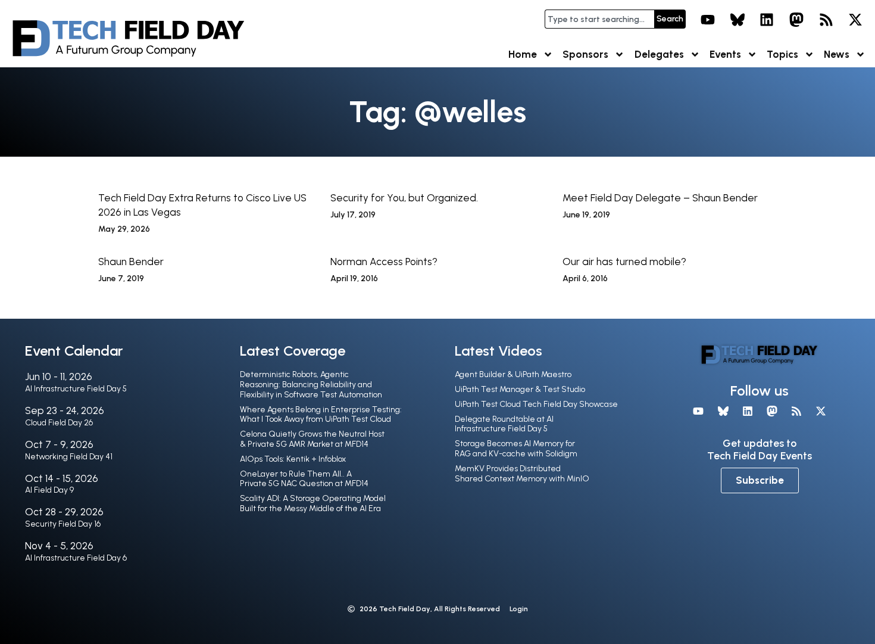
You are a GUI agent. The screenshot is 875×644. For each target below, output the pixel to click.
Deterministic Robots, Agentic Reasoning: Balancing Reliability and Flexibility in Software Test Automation (311, 384)
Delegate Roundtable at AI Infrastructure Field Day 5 (504, 424)
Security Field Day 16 (63, 524)
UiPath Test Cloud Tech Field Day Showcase (536, 404)
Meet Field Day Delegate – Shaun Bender (660, 198)
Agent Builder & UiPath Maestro (513, 374)
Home (522, 54)
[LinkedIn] (767, 20)
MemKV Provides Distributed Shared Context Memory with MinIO (522, 473)
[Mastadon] (796, 20)
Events (725, 54)
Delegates (659, 54)
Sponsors (585, 54)
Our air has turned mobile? (624, 261)
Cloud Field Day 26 (59, 423)
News (836, 54)
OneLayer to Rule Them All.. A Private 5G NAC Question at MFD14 (304, 479)
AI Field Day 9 (49, 490)
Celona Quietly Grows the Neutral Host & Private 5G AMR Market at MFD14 (312, 439)
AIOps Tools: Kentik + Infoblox (293, 459)
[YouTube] (708, 20)
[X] (855, 20)
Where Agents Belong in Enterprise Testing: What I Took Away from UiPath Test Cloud (321, 415)
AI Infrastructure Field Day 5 (76, 389)
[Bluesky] (737, 20)
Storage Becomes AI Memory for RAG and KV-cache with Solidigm (516, 448)
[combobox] (599, 19)
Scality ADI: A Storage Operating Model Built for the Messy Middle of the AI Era (313, 503)
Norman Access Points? (384, 261)
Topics (782, 54)
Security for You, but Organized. (404, 198)
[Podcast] (826, 20)
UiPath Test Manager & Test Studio (520, 389)
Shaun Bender (131, 261)
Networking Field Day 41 (68, 457)
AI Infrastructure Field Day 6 (76, 558)
